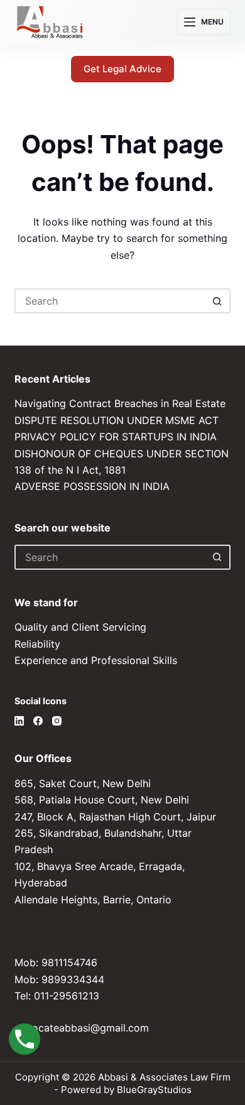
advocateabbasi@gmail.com (81, 1027)
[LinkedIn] (19, 721)
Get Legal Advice (122, 69)
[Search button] (218, 300)
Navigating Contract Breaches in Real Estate (120, 403)
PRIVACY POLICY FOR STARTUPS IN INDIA (115, 436)
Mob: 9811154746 (55, 962)
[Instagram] (57, 721)
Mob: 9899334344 (59, 979)
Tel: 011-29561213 (56, 995)
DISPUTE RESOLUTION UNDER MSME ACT (116, 420)
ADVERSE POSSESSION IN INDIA (92, 486)
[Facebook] (38, 721)
